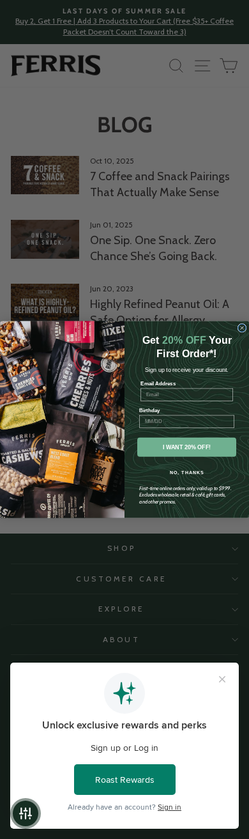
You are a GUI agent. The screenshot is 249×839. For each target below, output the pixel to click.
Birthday (149, 410)
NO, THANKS (187, 472)
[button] (25, 813)
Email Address (158, 384)
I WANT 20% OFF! (187, 447)
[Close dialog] (242, 328)
